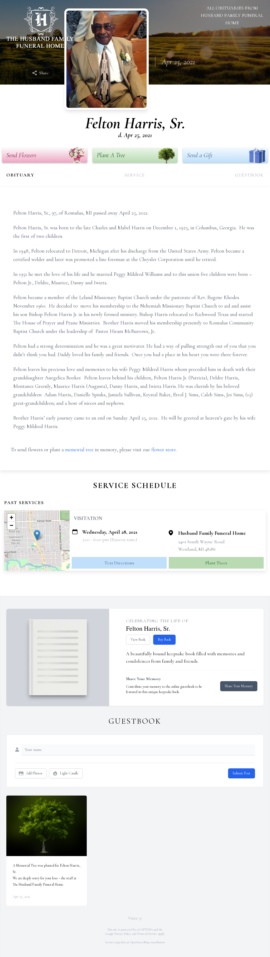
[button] (37, 535)
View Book (138, 639)
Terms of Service (147, 934)
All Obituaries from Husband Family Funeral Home (232, 15)
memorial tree (79, 450)
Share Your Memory (239, 686)
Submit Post (241, 773)
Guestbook (249, 175)
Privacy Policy (122, 934)
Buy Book (164, 639)
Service (134, 175)
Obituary (20, 175)
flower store (163, 450)
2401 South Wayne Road (201, 542)
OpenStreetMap (139, 942)
